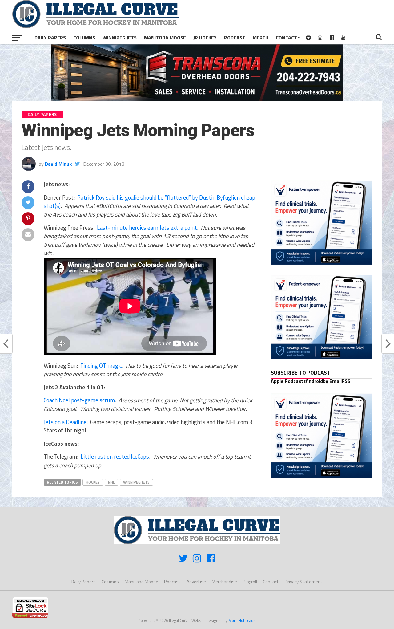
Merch (260, 37)
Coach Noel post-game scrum (79, 400)
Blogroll (250, 581)
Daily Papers (50, 37)
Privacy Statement (304, 581)
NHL (111, 482)
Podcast (234, 37)
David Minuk (58, 164)
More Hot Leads (241, 620)
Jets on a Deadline (65, 422)
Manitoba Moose (165, 37)
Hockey (93, 482)
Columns (84, 37)
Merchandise (224, 581)
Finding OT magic (100, 365)
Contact (286, 37)
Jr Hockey (205, 37)
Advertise (196, 581)
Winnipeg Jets (120, 37)
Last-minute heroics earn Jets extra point (147, 227)
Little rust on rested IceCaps (115, 456)
